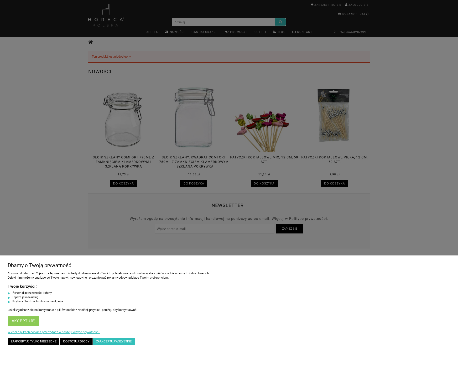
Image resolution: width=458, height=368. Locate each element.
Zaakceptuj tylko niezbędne (34, 341)
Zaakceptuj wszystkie (114, 341)
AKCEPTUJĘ (23, 321)
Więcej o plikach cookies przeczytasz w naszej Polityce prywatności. (54, 332)
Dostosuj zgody (76, 341)
